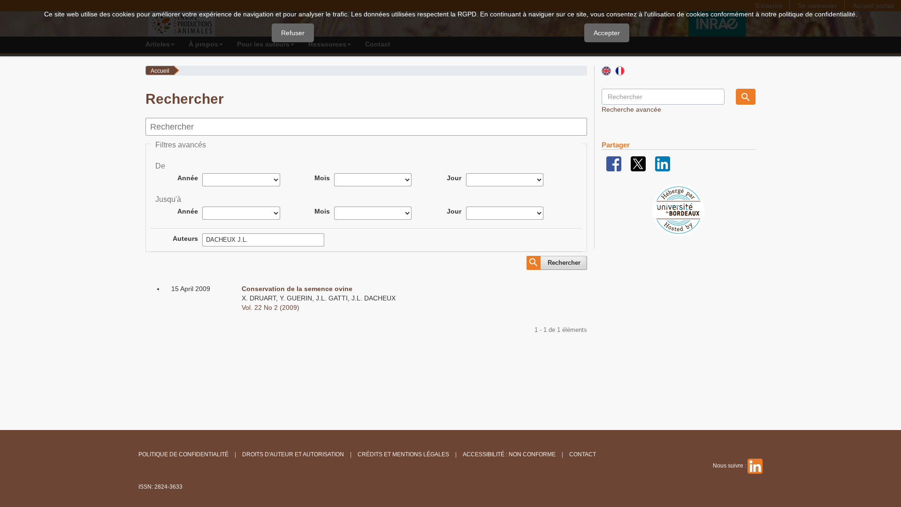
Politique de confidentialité (183, 454)
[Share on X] (638, 163)
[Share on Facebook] (613, 163)
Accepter (607, 33)
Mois (322, 178)
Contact (582, 454)
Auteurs (185, 238)
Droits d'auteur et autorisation (293, 454)
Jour (454, 178)
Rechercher (564, 262)
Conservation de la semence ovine (297, 288)
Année (187, 178)
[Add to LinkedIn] (662, 163)
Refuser (293, 33)
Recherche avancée (631, 109)
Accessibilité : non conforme (509, 454)
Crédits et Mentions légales (403, 454)
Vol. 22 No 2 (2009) (270, 307)
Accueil (160, 71)
